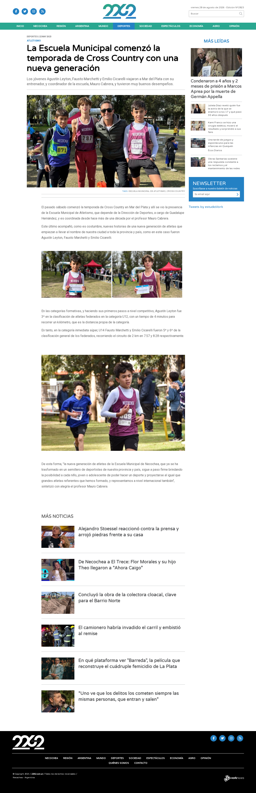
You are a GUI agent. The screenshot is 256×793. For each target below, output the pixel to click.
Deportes (124, 26)
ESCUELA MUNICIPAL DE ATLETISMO (147, 191)
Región (61, 26)
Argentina (82, 26)
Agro (216, 26)
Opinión (234, 26)
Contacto (140, 763)
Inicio (20, 26)
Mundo (103, 26)
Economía (196, 26)
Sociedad (145, 26)
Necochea (40, 26)
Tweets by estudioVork (206, 207)
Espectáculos (170, 26)
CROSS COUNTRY (176, 191)
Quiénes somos (119, 763)
